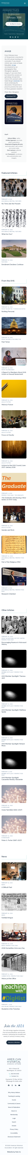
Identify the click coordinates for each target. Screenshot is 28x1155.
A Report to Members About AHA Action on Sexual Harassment (14, 373)
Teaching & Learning (14, 1096)
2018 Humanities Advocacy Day (13, 948)
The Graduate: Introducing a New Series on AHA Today (14, 499)
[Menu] (24, 3)
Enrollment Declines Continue (12, 264)
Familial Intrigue (7, 918)
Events (14, 1100)
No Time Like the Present (11, 204)
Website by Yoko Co (14, 1152)
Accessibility (14, 1133)
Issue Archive (12, 34)
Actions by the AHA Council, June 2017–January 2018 (14, 466)
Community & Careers (14, 1103)
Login (14, 1118)
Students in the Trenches (11, 1009)
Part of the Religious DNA (11, 562)
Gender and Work (8, 530)
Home (5, 34)
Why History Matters (14, 1092)
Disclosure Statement (14, 1137)
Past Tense (6, 342)
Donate (14, 1125)
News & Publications (14, 1107)
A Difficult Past (7, 887)
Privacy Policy (14, 1129)
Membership (14, 1114)
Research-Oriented (9, 594)
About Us (14, 1111)
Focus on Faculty (8, 435)
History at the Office (9, 978)
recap (14, 65)
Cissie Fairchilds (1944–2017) (12, 810)
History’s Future (7, 405)
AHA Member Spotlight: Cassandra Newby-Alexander (12, 778)
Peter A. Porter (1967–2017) (12, 840)
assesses (16, 81)
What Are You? (7, 234)
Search (14, 1122)
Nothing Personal (8, 311)
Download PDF (11, 96)
